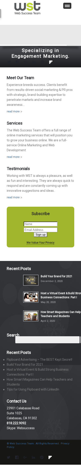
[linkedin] (34, 62)
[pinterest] (42, 62)
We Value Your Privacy (40, 242)
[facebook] (17, 62)
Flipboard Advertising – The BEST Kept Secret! (39, 359)
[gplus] (25, 62)
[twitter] (9, 62)
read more (13, 111)
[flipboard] (50, 62)
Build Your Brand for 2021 (56, 276)
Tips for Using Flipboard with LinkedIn (33, 389)
